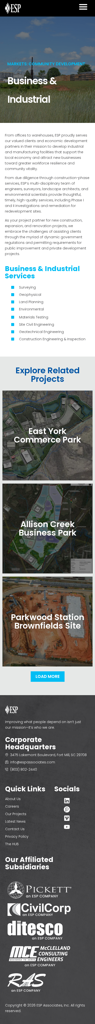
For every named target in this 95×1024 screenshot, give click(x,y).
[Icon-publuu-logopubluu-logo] (67, 809)
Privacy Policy (16, 836)
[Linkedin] (67, 801)
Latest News (15, 821)
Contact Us (15, 829)
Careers (12, 806)
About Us (13, 798)
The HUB (12, 844)
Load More (48, 676)
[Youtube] (67, 827)
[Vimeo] (67, 818)
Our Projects (15, 813)
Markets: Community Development (46, 64)
